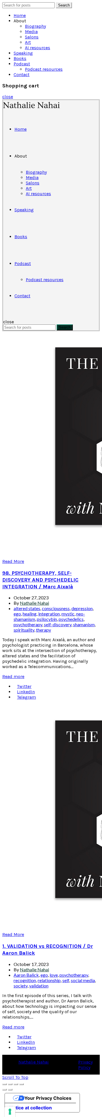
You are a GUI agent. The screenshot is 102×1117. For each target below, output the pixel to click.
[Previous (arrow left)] (4, 1089)
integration (49, 613)
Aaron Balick (26, 975)
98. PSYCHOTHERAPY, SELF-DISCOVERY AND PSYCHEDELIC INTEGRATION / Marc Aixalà (40, 580)
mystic (68, 613)
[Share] (10, 1084)
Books (20, 58)
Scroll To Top (15, 1077)
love (54, 975)
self (65, 980)
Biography (35, 26)
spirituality (24, 629)
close (7, 96)
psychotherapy (28, 624)
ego (17, 613)
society (20, 985)
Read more (13, 676)
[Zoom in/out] (21, 1084)
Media (31, 31)
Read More (13, 561)
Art (28, 42)
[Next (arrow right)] (10, 1089)
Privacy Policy (85, 1064)
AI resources (37, 47)
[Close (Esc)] (4, 1084)
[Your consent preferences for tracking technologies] (10, 1111)
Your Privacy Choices (47, 1098)
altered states (27, 608)
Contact (21, 74)
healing (30, 613)
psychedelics (71, 619)
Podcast (22, 63)
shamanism (84, 624)
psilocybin (47, 619)
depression (82, 608)
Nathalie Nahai (33, 1062)
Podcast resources (44, 69)
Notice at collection (30, 1107)
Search (64, 5)
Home (20, 15)
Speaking (23, 53)
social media (83, 980)
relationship (49, 980)
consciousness (56, 608)
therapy (43, 629)
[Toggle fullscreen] (16, 1084)
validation (38, 985)
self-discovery (57, 624)
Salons (32, 37)
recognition (25, 980)
